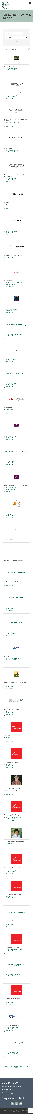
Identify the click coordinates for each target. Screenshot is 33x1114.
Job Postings (15, 1066)
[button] (3, 49)
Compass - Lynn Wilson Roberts (13, 255)
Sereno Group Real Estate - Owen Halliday (16, 682)
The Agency (7, 735)
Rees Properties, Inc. (10, 656)
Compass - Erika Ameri (10, 229)
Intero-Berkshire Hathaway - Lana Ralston (15, 485)
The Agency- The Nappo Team (12, 920)
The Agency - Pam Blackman (12, 788)
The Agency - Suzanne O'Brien (12, 894)
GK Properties (8, 407)
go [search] (17, 41)
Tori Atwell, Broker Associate (12, 998)
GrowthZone (21, 1111)
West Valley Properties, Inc (11, 1025)
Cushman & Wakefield (10, 280)
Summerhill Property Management (13, 709)
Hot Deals (22, 1065)
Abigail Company (9, 66)
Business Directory (8, 1065)
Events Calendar (16, 1065)
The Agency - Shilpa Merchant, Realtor (14, 841)
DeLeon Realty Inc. (9, 307)
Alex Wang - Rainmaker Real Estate (14, 92)
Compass (7, 202)
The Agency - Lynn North (11, 762)
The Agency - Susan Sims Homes (13, 868)
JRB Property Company (10, 512)
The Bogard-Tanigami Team (11, 947)
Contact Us (21, 1066)
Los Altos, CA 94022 (10, 1092)
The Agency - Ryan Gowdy (11, 815)
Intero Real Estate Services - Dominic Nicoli (16, 434)
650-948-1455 (8, 1089)
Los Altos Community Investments (13, 560)
